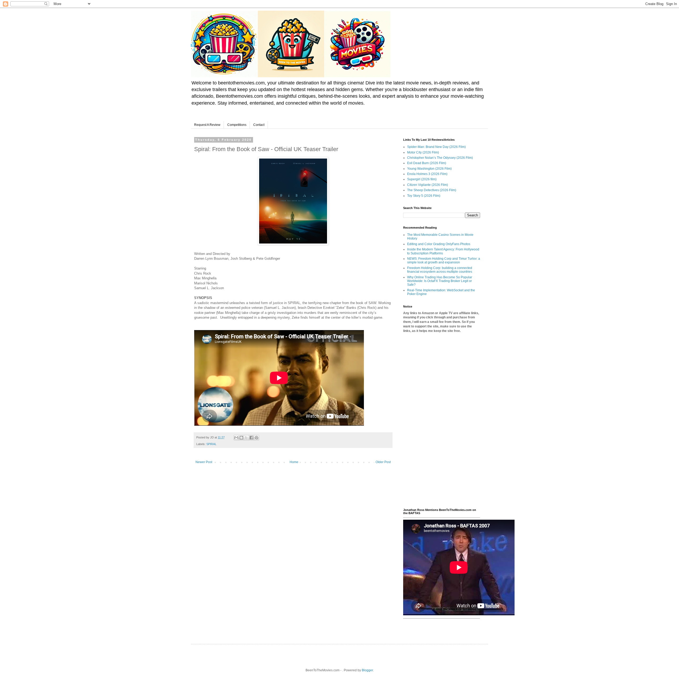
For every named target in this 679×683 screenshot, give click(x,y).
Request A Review (207, 125)
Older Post (383, 462)
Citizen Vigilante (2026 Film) (427, 185)
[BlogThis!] (241, 437)
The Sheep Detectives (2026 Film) (431, 190)
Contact (258, 125)
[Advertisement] (441, 420)
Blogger (367, 670)
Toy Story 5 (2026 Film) (423, 196)
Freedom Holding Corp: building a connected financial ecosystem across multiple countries (439, 270)
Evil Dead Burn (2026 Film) (426, 163)
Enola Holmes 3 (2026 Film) (427, 174)
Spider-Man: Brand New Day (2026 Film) (436, 147)
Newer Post (203, 462)
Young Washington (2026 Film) (429, 168)
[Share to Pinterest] (256, 437)
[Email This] (236, 437)
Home (294, 462)
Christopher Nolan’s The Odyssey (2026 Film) (440, 158)
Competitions (236, 125)
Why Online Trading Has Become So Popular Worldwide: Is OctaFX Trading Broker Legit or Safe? (439, 281)
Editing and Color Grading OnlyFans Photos (438, 244)
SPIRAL (211, 444)
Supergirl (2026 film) (422, 179)
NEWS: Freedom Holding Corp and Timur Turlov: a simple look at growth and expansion (443, 260)
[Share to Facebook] (251, 437)
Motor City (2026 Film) (423, 152)
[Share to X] (246, 437)
